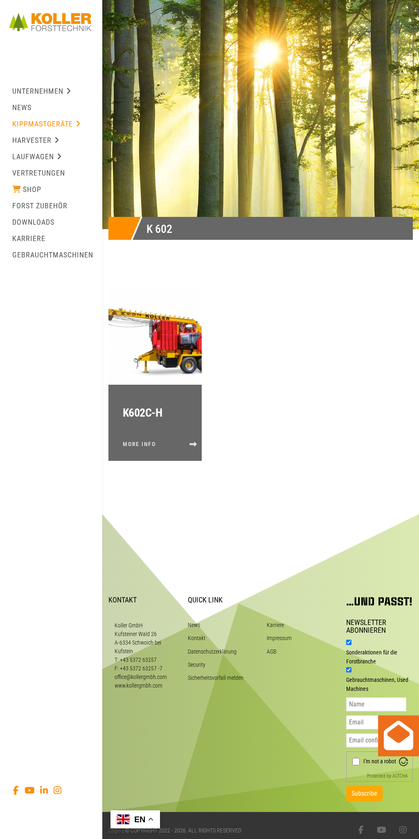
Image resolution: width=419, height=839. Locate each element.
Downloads (33, 222)
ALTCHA (400, 776)
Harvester (32, 140)
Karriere (28, 238)
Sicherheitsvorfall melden (215, 677)
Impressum (279, 638)
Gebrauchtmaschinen (52, 254)
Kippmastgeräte (42, 124)
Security (196, 664)
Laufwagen (33, 156)
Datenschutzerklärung (212, 651)
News (22, 107)
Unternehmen (37, 91)
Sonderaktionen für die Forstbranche (371, 657)
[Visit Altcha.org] (403, 761)
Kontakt (196, 638)
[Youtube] (29, 790)
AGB (272, 651)
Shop (32, 189)
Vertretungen (38, 173)
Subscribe (364, 793)
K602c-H (142, 413)
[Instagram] (57, 790)
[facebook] (16, 790)
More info (139, 444)
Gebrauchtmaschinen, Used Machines (377, 684)
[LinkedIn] (44, 790)
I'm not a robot (379, 761)
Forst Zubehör (40, 205)
